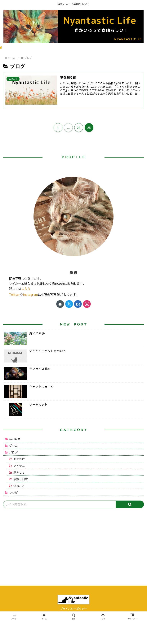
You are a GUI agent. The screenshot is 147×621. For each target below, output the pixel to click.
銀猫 (73, 272)
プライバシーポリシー (73, 608)
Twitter (14, 294)
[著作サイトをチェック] (60, 304)
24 (78, 127)
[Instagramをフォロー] (87, 304)
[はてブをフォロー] (78, 304)
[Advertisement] (73, 542)
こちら (25, 288)
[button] (130, 504)
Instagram (30, 294)
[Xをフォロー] (69, 304)
